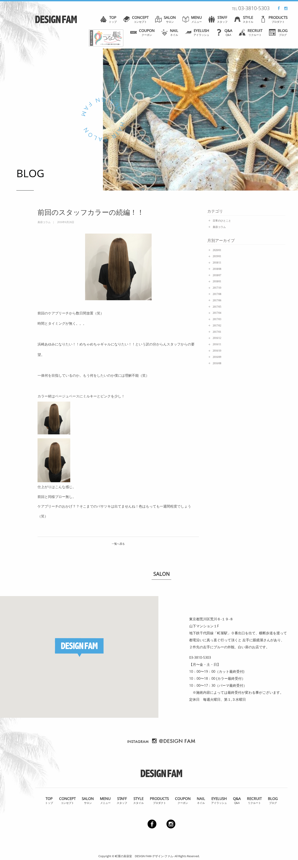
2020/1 (217, 250)
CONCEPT (140, 19)
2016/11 (217, 344)
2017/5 (217, 306)
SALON (170, 19)
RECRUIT (255, 32)
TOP (113, 19)
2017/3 (217, 319)
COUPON (147, 32)
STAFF (222, 19)
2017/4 (217, 312)
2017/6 (217, 300)
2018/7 (217, 275)
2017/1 (217, 331)
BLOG (283, 32)
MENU (196, 19)
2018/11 (217, 262)
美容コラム (219, 227)
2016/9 (217, 357)
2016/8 (217, 363)
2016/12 (217, 338)
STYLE (248, 19)
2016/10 (217, 350)
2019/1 (217, 256)
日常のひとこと (222, 220)
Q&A (228, 32)
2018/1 (217, 281)
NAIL (174, 32)
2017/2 (217, 325)
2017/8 (217, 294)
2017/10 (217, 287)
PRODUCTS (278, 19)
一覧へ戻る (118, 543)
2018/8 (217, 268)
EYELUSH (201, 32)
